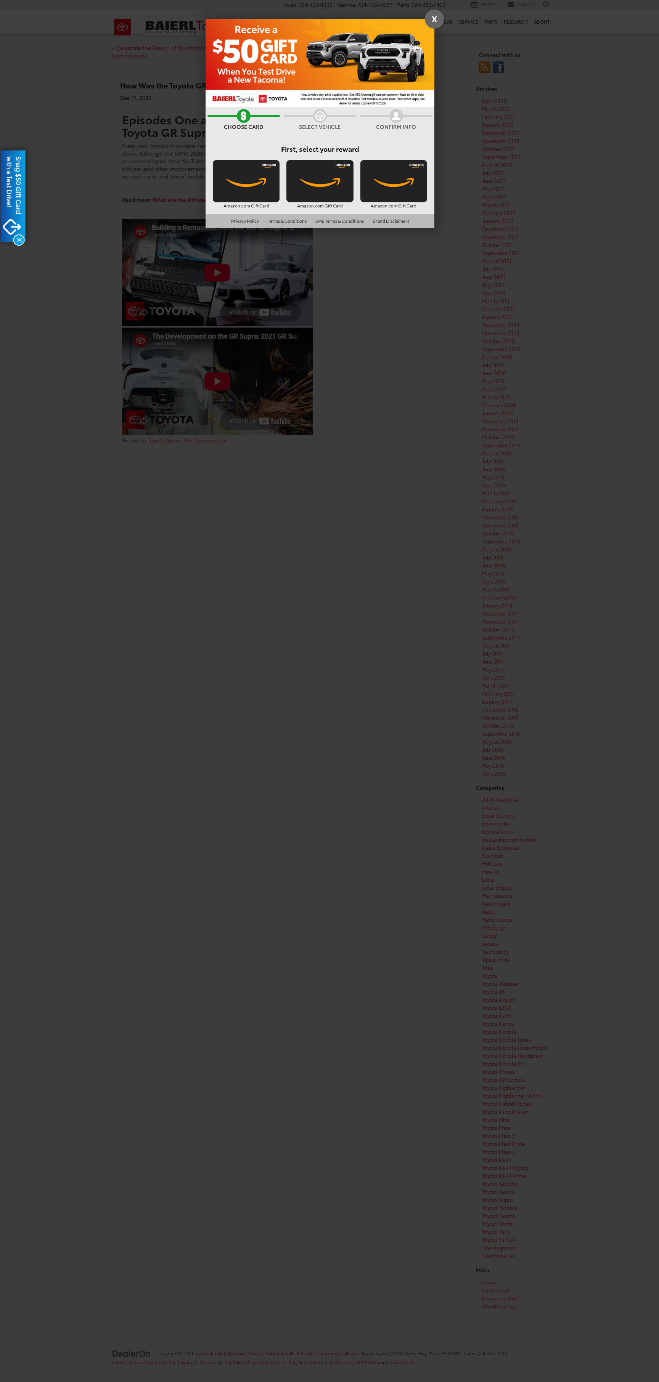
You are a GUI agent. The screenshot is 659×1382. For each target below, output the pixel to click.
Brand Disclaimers (391, 221)
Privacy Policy (245, 221)
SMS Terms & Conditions (339, 221)
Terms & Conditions (287, 221)
